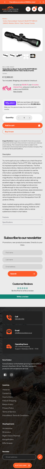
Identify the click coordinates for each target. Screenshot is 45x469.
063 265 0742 (19, 319)
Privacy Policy (8, 408)
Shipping (16, 81)
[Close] (29, 465)
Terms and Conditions (16, 148)
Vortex (4, 73)
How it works (17, 92)
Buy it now (9, 132)
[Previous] (5, 2)
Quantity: (10, 117)
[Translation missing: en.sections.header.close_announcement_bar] (43, 2)
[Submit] (40, 457)
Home (4, 19)
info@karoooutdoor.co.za (23, 333)
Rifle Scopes (7, 443)
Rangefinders (8, 439)
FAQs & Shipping (9, 401)
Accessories (7, 428)
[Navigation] (40, 9)
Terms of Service (9, 412)
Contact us (6, 393)
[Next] (40, 2)
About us (6, 390)
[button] (22, 154)
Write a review (22, 297)
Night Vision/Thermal (11, 436)
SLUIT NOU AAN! (20, 465)
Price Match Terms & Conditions (15, 415)
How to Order (7, 397)
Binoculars (6, 432)
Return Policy (7, 404)
